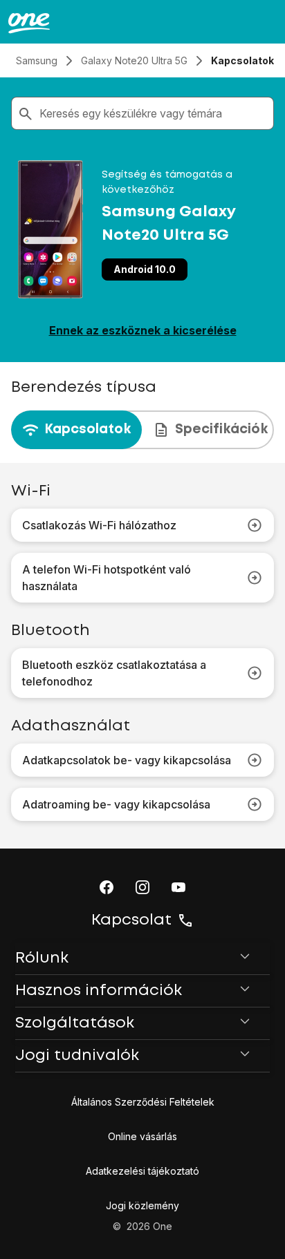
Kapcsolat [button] (131, 920)
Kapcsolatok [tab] (87, 429)
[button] (106, 887)
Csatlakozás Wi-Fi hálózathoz (99, 525)
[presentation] (142, 429)
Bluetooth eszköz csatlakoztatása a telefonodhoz (114, 673)
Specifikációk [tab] (221, 429)
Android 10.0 (144, 269)
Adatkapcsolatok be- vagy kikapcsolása (126, 760)
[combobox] (153, 113)
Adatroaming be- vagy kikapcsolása (116, 804)
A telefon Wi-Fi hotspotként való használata (106, 577)
